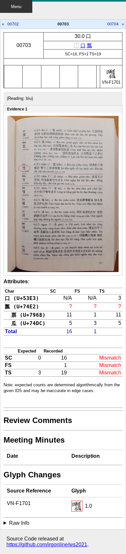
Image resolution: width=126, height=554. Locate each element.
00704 (113, 24)
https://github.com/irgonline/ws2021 (46, 544)
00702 (13, 24)
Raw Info (19, 523)
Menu (16, 6)
